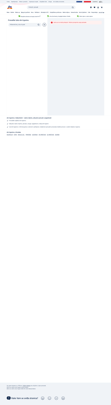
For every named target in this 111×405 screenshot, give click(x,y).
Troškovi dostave (26, 385)
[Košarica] (102, 7)
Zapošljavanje (14, 1)
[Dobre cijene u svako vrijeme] (87, 2)
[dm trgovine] (91, 7)
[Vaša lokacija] (44, 25)
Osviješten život (43, 1)
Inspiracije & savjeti (33, 1)
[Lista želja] (94, 7)
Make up (17, 12)
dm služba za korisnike (58, 1)
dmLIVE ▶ (101, 12)
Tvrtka (8, 1)
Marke (12, 12)
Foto (89, 12)
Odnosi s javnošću (23, 1)
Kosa (32, 12)
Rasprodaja (94, 12)
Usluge (50, 1)
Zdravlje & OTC (45, 12)
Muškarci (37, 12)
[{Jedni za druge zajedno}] (95, 2)
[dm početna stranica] (9, 7)
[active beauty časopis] (101, 2)
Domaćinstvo (74, 12)
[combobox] (51, 7)
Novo (8, 12)
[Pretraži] (72, 7)
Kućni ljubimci (83, 12)
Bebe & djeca (66, 12)
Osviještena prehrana (56, 12)
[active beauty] (79, 2)
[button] (42, 398)
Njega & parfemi (25, 12)
